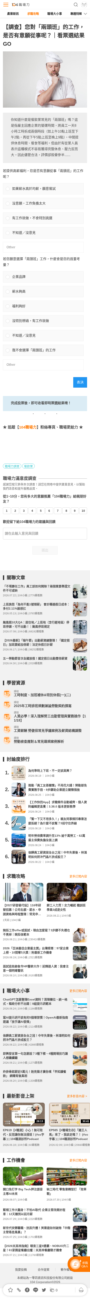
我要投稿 (21, 1269)
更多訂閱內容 (78, 876)
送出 (45, 550)
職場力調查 (12, 466)
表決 (80, 382)
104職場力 (28, 427)
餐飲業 (28, 466)
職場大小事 (54, 13)
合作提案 (43, 1269)
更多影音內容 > (77, 1096)
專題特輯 (76, 13)
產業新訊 (13, 13)
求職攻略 (33, 13)
